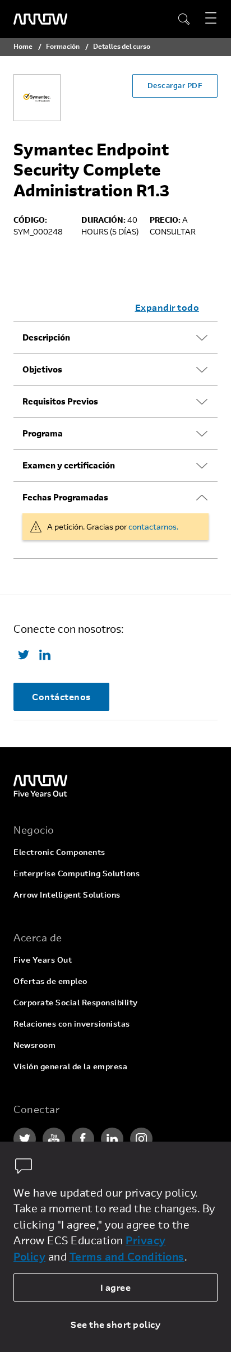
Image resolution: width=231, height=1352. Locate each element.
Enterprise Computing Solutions (76, 873)
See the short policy (115, 1324)
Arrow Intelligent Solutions (67, 894)
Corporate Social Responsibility (75, 1002)
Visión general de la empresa (70, 1066)
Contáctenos (61, 696)
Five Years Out (42, 959)
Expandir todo (167, 307)
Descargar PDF (175, 85)
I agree (115, 1287)
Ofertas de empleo (50, 981)
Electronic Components (59, 852)
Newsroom (34, 1045)
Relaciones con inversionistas (71, 1023)
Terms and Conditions (127, 1256)
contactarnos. (153, 526)
